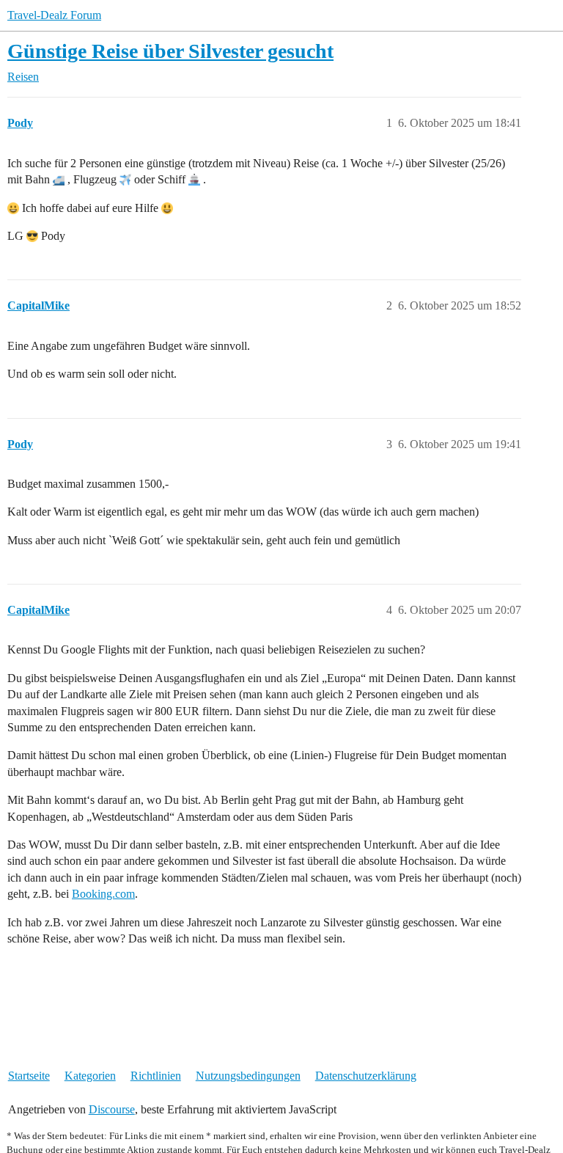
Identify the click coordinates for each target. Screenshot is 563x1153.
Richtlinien (155, 1075)
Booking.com (103, 893)
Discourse (112, 1109)
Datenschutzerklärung (365, 1075)
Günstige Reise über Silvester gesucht (170, 51)
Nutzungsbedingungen (248, 1075)
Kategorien (90, 1075)
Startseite (29, 1075)
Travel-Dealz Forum (54, 15)
